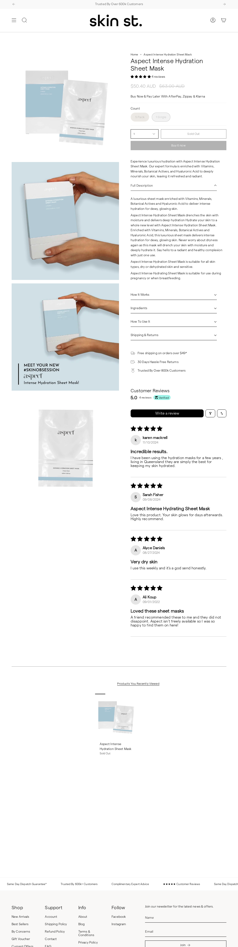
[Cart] (223, 20)
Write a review (167, 413)
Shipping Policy (56, 924)
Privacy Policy (88, 942)
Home (134, 54)
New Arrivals (20, 916)
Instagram (119, 924)
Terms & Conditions (86, 933)
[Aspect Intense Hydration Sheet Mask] (115, 716)
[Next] (224, 4)
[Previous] (14, 4)
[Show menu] (14, 20)
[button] (141, 76)
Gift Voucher (21, 939)
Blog (81, 924)
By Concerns (21, 931)
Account (51, 916)
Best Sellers (20, 924)
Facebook (119, 916)
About (82, 916)
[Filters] (210, 413)
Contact (51, 939)
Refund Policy (55, 931)
